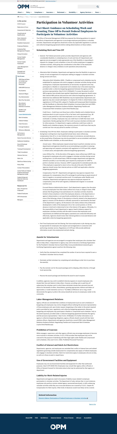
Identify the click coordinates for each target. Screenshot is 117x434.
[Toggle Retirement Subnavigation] (65, 12)
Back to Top (92, 404)
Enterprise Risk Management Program (23, 50)
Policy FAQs (20, 164)
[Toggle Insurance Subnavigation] (53, 12)
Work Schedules (23, 117)
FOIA (36, 417)
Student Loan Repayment (22, 110)
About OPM (29, 417)
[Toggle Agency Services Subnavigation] (92, 12)
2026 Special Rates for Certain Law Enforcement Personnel (24, 82)
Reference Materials (24, 130)
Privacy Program (68, 417)
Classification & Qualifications (21, 34)
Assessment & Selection (24, 30)
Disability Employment (23, 43)
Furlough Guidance (24, 127)
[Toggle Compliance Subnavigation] (43, 12)
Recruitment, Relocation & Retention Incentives (24, 105)
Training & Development (24, 149)
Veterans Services (22, 155)
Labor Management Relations (22, 67)
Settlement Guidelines (23, 141)
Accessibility (87, 417)
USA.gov (78, 417)
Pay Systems (22, 90)
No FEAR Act (44, 417)
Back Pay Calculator (24, 100)
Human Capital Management (21, 57)
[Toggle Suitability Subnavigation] (76, 12)
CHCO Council (21, 24)
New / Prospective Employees (22, 189)
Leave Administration (25, 114)
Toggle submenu (33, 30)
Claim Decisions (23, 124)
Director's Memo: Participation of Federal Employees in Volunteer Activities (63, 398)
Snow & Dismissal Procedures (22, 145)
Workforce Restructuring (24, 161)
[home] (31, 7)
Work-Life (20, 158)
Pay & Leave (20, 76)
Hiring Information (22, 54)
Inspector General (56, 417)
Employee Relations (22, 46)
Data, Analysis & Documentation (21, 39)
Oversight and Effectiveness (21, 72)
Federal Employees (22, 193)
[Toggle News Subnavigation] (100, 12)
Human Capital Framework (21, 62)
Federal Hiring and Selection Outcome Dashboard (22, 179)
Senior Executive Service (24, 138)
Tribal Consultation (22, 152)
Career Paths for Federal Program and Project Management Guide (24, 172)
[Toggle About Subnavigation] (22, 12)
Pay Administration (24, 97)
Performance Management (21, 134)
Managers (20, 199)
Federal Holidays (23, 120)
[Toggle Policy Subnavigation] (31, 12)
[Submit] (98, 7)
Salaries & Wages (23, 93)
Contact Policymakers (23, 167)
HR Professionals (22, 196)
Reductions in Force (22, 27)
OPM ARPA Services (24, 87)
